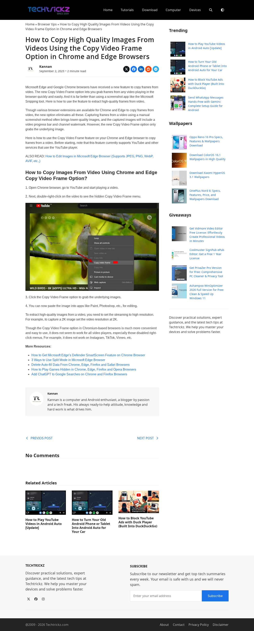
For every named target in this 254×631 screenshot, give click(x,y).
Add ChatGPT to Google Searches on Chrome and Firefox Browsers (79, 374)
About (164, 624)
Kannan (45, 66)
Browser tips (47, 24)
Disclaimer (221, 624)
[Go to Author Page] (30, 68)
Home (30, 24)
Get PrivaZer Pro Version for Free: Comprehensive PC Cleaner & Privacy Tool (206, 272)
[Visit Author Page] (36, 398)
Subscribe (215, 596)
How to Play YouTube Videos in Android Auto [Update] (43, 524)
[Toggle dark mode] (222, 9)
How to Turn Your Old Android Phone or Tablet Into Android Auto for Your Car (91, 526)
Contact (179, 624)
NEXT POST (145, 438)
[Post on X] (126, 69)
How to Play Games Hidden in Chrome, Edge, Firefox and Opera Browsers (83, 369)
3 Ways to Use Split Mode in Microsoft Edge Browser (68, 360)
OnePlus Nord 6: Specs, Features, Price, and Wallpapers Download (205, 195)
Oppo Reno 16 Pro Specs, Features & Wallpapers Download (206, 141)
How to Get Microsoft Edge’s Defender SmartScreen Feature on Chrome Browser (88, 355)
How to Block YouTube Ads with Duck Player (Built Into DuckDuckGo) (137, 522)
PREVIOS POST (42, 438)
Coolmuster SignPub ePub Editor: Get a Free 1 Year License (207, 254)
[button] (210, 9)
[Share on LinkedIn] (141, 69)
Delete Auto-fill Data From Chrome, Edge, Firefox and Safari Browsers (80, 364)
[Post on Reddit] (148, 69)
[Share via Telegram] (156, 69)
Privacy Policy (199, 624)
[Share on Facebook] (134, 69)
